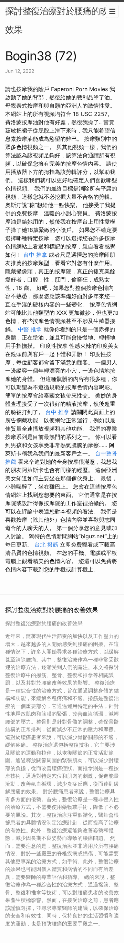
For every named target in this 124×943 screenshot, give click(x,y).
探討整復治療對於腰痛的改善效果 (61, 20)
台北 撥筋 (46, 544)
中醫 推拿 (30, 329)
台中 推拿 (35, 254)
